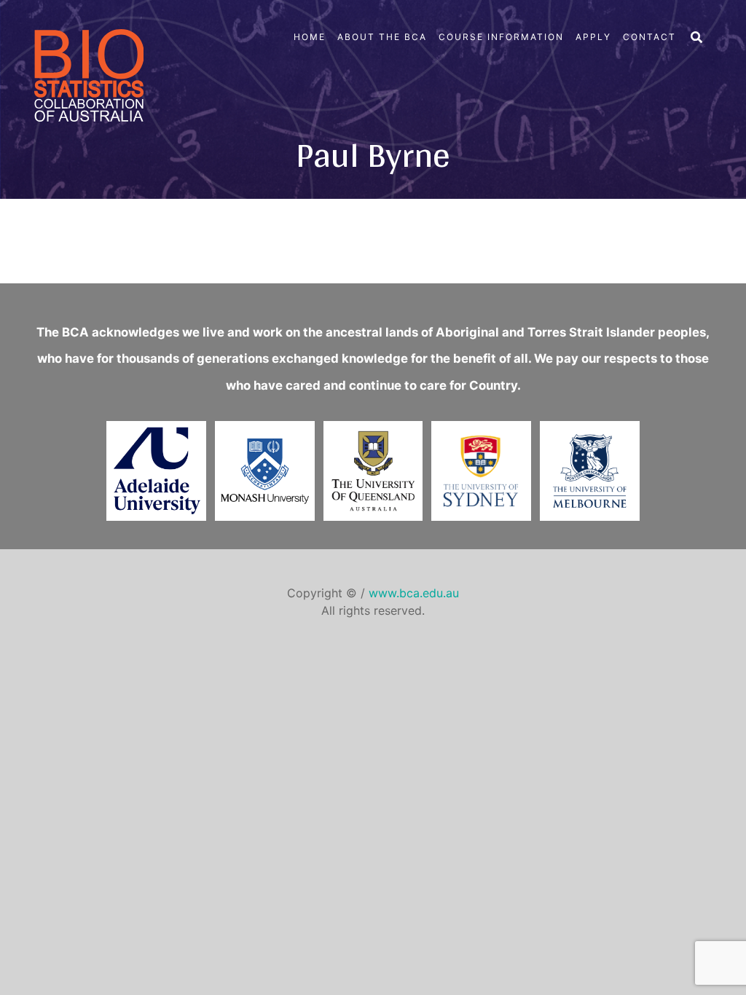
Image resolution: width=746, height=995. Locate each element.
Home (310, 36)
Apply (593, 36)
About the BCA (382, 36)
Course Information (501, 36)
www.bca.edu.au (414, 593)
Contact (649, 36)
